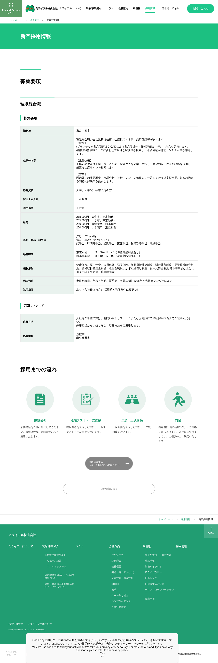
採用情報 (181, 546)
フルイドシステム (56, 566)
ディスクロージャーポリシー (159, 591)
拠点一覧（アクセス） (123, 572)
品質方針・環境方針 (122, 578)
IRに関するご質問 (154, 583)
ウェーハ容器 (54, 560)
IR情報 (136, 8)
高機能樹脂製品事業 (55, 555)
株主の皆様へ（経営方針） (159, 555)
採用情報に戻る (109, 488)
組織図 (115, 583)
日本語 (165, 8)
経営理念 (116, 560)
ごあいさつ (117, 555)
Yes (102, 653)
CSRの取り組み (120, 595)
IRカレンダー (152, 578)
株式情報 (150, 560)
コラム (79, 546)
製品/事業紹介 (93, 8)
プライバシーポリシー (40, 623)
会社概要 (116, 566)
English (176, 8)
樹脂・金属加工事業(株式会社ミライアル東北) (59, 585)
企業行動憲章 (119, 607)
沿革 (114, 589)
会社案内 (123, 8)
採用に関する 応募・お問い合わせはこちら (104, 463)
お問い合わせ (200, 8)
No (102, 656)
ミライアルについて (21, 546)
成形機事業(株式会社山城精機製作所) (59, 576)
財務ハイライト (153, 566)
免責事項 (150, 598)
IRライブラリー (153, 572)
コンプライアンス (121, 601)
